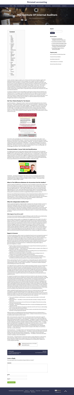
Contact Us (64, 5)
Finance (27, 5)
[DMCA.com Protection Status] (58, 390)
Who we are (33, 5)
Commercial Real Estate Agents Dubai (59, 43)
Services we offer (40, 5)
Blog (15, 5)
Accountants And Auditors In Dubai (58, 41)
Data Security (47, 5)
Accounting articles (21, 5)
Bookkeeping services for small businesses (16, 390)
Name (8, 375)
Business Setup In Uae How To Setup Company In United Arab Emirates (59, 46)
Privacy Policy (38, 390)
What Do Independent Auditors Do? (13, 65)
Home (11, 5)
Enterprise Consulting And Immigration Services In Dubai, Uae (58, 39)
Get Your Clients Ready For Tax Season (12, 38)
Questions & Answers (56, 5)
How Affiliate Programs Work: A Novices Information (58, 48)
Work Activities (12, 74)
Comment (9, 363)
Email (8, 378)
